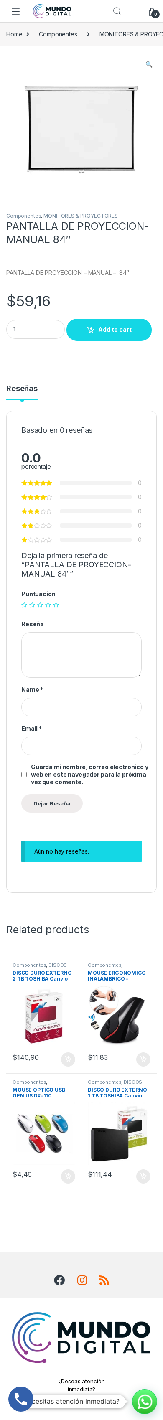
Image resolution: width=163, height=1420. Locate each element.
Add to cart (115, 329)
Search (117, 11)
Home (14, 34)
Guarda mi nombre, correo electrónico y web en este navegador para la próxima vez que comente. (89, 774)
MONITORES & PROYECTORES (80, 216)
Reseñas (22, 389)
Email (31, 728)
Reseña (32, 623)
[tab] (22, 392)
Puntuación (38, 593)
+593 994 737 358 (81, 1399)
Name (32, 689)
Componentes (58, 34)
